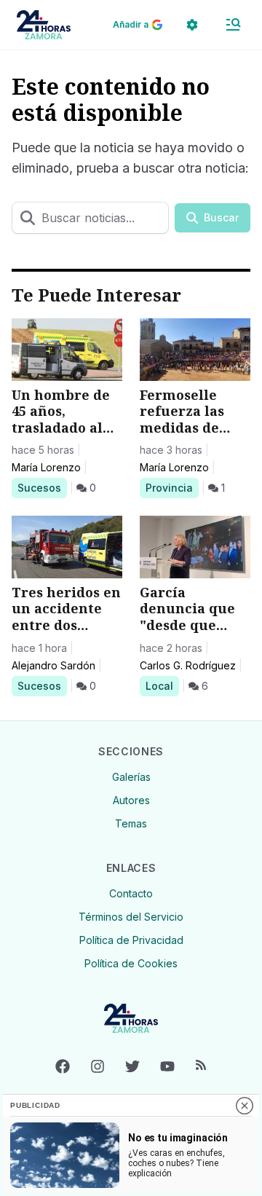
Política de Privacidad (131, 940)
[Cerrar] (244, 1105)
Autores (131, 800)
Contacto (131, 893)
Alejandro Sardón (53, 665)
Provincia (171, 487)
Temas (131, 823)
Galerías (131, 777)
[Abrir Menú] (232, 24)
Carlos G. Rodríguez (188, 665)
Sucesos (42, 487)
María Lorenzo (46, 467)
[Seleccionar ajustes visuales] (192, 24)
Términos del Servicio (131, 916)
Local (162, 685)
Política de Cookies (131, 963)
